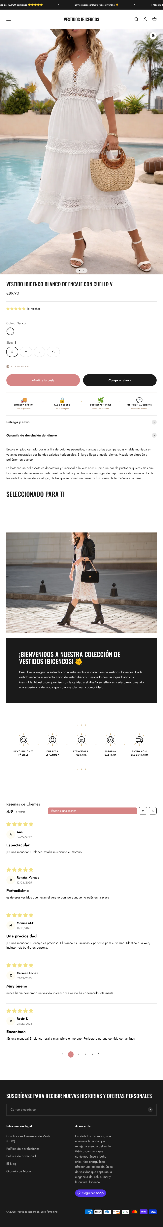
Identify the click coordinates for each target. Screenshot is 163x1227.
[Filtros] (143, 810)
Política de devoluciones (22, 1148)
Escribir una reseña (64, 810)
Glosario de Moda (18, 1171)
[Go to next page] (100, 1054)
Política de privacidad (21, 1156)
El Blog (11, 1163)
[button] (16, 308)
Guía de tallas (20, 366)
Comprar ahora (120, 380)
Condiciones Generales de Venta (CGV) (28, 1139)
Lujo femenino (49, 1212)
